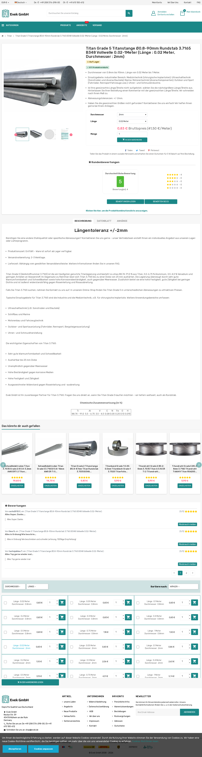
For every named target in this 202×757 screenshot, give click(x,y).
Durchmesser (97, 114)
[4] (175, 174)
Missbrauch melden (187, 524)
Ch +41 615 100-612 (73, 2)
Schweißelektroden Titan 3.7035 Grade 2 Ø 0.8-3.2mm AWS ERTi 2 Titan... (17, 469)
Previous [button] (3, 465)
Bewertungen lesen (125, 201)
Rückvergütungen (122, 716)
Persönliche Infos (122, 702)
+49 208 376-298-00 (35, 724)
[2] (170, 174)
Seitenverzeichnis (72, 721)
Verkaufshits (69, 716)
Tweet (142, 150)
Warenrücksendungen (123, 706)
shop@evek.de (32, 730)
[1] (168, 174)
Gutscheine (119, 726)
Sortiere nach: (159, 586)
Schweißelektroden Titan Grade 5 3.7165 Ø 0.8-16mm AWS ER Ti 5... (50, 469)
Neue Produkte (70, 711)
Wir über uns (94, 716)
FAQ (198, 2)
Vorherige (174, 573)
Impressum (94, 721)
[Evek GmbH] (15, 13)
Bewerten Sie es (161, 201)
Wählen (175, 586)
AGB (91, 711)
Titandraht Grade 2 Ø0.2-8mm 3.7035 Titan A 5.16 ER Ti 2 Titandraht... (151, 469)
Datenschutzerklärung (99, 706)
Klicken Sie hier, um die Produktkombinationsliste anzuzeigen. (117, 211)
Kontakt (187, 2)
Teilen (130, 150)
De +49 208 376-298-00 (47, 2)
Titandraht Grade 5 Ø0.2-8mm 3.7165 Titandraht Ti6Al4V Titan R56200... (185, 469)
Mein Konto (157, 2)
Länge (94, 121)
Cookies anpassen (43, 749)
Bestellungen (120, 711)
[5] (177, 174)
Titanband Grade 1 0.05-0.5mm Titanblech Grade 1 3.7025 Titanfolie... (118, 469)
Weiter (192, 573)
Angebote (68, 706)
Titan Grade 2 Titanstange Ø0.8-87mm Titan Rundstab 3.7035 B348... (84, 469)
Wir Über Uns (173, 2)
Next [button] (199, 465)
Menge (94, 134)
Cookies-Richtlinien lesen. (145, 741)
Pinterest (155, 150)
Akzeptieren (15, 749)
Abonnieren (189, 712)
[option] (17, 463)
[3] (172, 174)
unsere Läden (70, 702)
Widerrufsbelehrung (97, 702)
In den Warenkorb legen (62, 602)
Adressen (118, 721)
